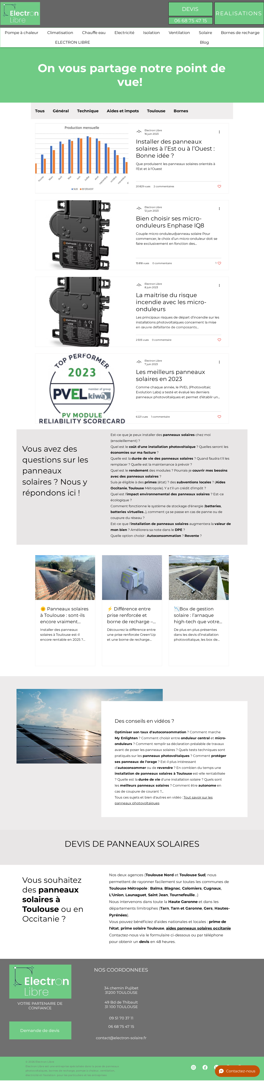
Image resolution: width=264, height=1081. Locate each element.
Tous (40, 111)
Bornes (181, 111)
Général (61, 111)
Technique (88, 111)
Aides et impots (123, 111)
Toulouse (156, 111)
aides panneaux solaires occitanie (198, 928)
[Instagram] (193, 1067)
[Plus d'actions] (220, 131)
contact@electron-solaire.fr (121, 1038)
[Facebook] (205, 1067)
